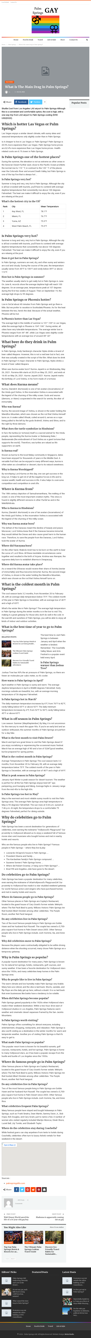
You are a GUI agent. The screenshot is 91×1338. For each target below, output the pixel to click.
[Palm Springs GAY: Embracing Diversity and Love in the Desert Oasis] (6, 1280)
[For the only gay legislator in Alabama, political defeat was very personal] (67, 1311)
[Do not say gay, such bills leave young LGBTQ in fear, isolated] (6, 1292)
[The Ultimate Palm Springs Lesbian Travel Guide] (6, 653)
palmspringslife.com (15, 1183)
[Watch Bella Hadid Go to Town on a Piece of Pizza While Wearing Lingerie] (67, 1301)
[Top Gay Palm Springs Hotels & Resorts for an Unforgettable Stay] (6, 644)
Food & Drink (5, 2)
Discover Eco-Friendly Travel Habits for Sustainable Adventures (23, 663)
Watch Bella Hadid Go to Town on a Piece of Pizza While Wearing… (81, 1301)
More (62, 40)
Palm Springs (9, 82)
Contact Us (13, 2)
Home (16, 40)
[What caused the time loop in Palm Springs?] (6, 1303)
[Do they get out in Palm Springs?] (67, 1292)
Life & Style (51, 40)
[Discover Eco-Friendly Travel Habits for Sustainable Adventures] (6, 663)
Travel (40, 40)
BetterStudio (69, 1334)
